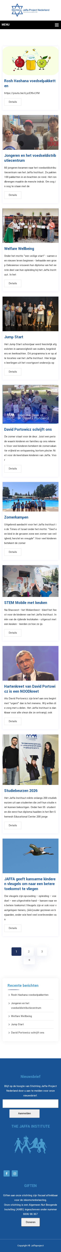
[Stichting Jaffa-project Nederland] (30, 10)
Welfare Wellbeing (19, 248)
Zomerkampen (16, 517)
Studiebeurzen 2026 (20, 790)
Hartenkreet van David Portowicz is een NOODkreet (29, 689)
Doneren (30, 1222)
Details (13, 102)
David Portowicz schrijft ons (28, 429)
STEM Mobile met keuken (25, 603)
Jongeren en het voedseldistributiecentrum (30, 158)
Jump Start (13, 337)
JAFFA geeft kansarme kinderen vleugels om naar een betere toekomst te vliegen (30, 884)
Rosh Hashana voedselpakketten (30, 83)
